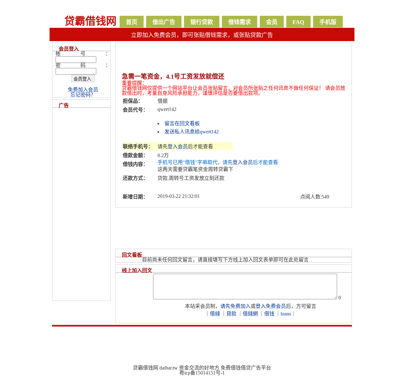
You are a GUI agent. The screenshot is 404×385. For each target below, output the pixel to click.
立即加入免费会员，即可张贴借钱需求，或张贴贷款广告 (202, 35)
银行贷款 (201, 22)
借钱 (269, 313)
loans (286, 313)
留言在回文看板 (182, 123)
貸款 (231, 313)
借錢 (215, 313)
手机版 (327, 22)
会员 (271, 22)
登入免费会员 (271, 306)
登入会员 (178, 146)
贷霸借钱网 (90, 21)
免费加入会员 (83, 89)
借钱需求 (239, 22)
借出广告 (163, 22)
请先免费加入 (235, 306)
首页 (131, 22)
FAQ (298, 22)
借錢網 (250, 313)
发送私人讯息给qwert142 (191, 131)
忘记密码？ (83, 94)
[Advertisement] (197, 60)
